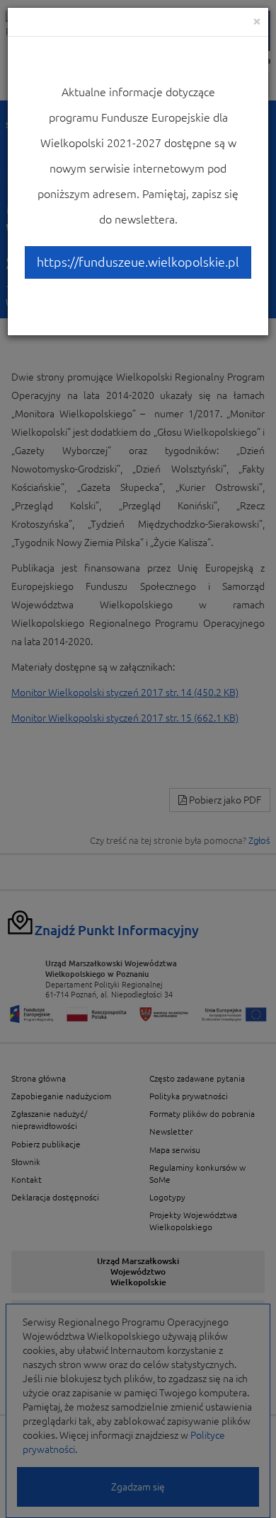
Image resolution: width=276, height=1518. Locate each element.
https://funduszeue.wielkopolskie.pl (138, 262)
